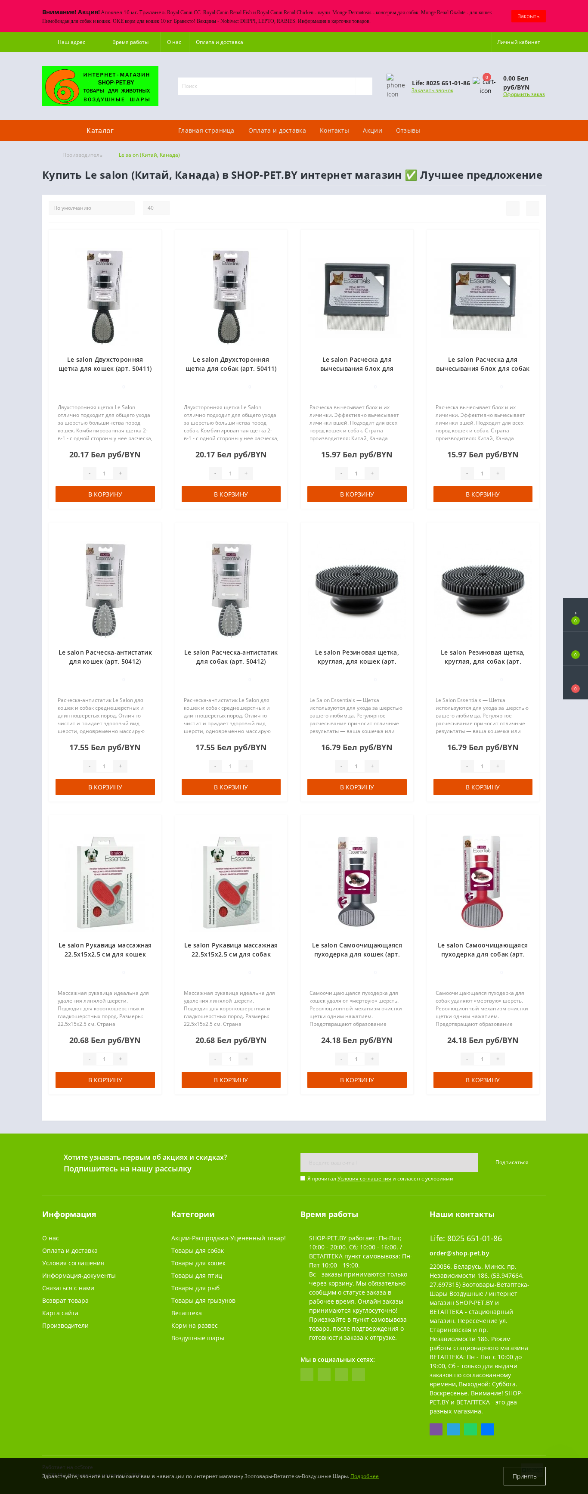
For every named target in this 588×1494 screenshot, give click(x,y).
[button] (69, 42)
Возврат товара (65, 1300)
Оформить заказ (524, 94)
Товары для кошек (198, 1263)
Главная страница (206, 130)
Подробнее (364, 1476)
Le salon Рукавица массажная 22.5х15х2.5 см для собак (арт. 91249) (231, 954)
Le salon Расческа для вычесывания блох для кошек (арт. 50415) (357, 368)
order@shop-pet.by (459, 1253)
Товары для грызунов (203, 1300)
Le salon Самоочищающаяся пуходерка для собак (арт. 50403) (483, 954)
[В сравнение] (152, 253)
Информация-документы (79, 1275)
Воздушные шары (197, 1338)
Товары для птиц (196, 1275)
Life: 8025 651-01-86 (415, 115)
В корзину (105, 494)
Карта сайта (60, 1313)
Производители (65, 1325)
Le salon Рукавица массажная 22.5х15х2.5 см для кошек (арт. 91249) (105, 954)
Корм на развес (194, 1325)
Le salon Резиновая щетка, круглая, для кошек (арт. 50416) (357, 661)
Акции (372, 130)
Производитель (82, 154)
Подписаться (512, 1162)
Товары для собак (197, 1250)
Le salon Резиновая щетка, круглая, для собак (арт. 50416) (483, 661)
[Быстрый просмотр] (152, 265)
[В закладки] (151, 240)
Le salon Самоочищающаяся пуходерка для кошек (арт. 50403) (357, 954)
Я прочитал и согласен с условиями (380, 1178)
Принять (525, 1476)
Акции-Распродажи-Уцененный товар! (228, 1238)
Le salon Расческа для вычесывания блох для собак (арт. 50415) (483, 368)
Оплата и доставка (219, 42)
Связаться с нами (68, 1288)
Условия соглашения (364, 1178)
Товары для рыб (195, 1288)
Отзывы (408, 130)
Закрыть (528, 16)
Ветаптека (186, 1313)
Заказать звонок (432, 90)
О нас (174, 42)
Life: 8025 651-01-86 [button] (466, 1238)
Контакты (334, 130)
